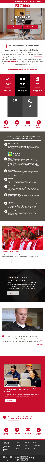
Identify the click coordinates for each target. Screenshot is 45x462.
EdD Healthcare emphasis (15, 418)
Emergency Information (36, 445)
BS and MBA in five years (14, 194)
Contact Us (6, 449)
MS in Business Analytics (13, 420)
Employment (17, 448)
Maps (26, 444)
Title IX (34, 448)
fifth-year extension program (12, 61)
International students (13, 211)
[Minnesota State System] (37, 458)
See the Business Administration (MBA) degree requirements (22, 69)
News (26, 445)
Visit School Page (10, 400)
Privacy (27, 460)
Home (2, 41)
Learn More (7, 261)
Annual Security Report (36, 444)
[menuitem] (18, 1)
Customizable (11, 170)
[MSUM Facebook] (4, 457)
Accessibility (23, 460)
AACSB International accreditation (20, 146)
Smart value (11, 158)
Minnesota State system (22, 457)
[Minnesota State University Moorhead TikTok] (7, 460)
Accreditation (18, 444)
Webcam (26, 449)
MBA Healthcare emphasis (35, 417)
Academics (5, 41)
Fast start (10, 202)
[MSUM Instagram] (8, 457)
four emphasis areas (20, 58)
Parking (26, 447)
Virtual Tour (27, 448)
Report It (34, 447)
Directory (17, 447)
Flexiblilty (10, 178)
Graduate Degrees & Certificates (13, 41)
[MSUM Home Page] (22, 5)
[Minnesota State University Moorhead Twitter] (6, 457)
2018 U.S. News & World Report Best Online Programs (19, 160)
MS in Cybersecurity (26, 418)
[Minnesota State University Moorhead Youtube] (11, 457)
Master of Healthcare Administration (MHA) (18, 417)
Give (5, 450)
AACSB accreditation (13, 143)
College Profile (18, 445)
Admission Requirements (14, 27)
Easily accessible (12, 185)
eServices (17, 449)
